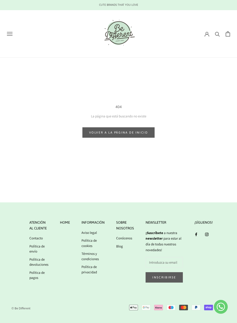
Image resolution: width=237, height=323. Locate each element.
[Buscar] (217, 33)
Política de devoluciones (38, 262)
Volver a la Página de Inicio (118, 132)
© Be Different (21, 308)
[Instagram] (207, 234)
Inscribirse (164, 277)
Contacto (36, 238)
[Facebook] (196, 234)
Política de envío (37, 249)
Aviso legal (89, 232)
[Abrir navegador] (9, 34)
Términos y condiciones (90, 256)
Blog (119, 246)
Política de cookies (89, 243)
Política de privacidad (89, 269)
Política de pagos (37, 275)
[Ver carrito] (228, 34)
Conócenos (124, 238)
